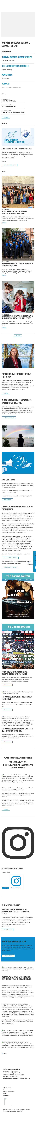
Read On (6, 393)
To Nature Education (9, 417)
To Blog (18, 335)
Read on (4, 222)
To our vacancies (6, 78)
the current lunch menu (15, 87)
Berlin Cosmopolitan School (11, 6)
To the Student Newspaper (10, 567)
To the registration (8, 955)
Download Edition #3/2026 (10, 558)
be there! (6, 809)
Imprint (5, 1109)
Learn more (6, 1095)
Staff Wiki (19, 1111)
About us (4, 161)
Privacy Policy (11, 1109)
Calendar (6, 117)
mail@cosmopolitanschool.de (10, 1076)
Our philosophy (7, 930)
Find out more (7, 685)
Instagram (4, 1083)
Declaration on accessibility (23, 1109)
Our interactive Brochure (10, 165)
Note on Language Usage (9, 1111)
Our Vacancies (7, 499)
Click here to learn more (8, 60)
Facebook (7, 1083)
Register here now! (7, 69)
